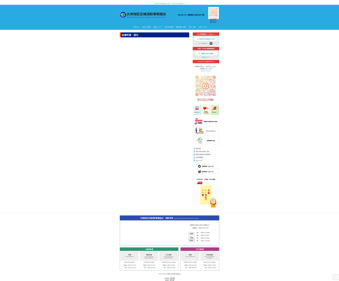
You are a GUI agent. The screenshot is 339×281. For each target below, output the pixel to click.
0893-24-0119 (196, 14)
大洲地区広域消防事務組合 (173, 274)
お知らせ (136, 27)
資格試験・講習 (181, 27)
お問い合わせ (203, 27)
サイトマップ (199, 160)
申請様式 (198, 148)
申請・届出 (192, 27)
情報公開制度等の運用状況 (203, 154)
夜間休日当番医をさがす (207, 39)
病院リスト (207, 57)
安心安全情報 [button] (169, 27)
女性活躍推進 (199, 157)
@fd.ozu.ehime (206, 71)
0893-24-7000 (207, 53)
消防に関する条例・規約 (202, 151)
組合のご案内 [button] (146, 27)
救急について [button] (157, 27)
